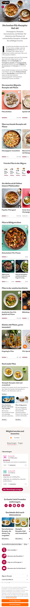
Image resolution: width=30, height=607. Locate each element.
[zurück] (3, 7)
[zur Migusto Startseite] (6, 1)
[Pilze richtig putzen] (21, 408)
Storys (25, 543)
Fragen (20, 443)
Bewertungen (11, 443)
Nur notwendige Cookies (15, 600)
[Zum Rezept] (11, 104)
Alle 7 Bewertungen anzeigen (12, 489)
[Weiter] (28, 172)
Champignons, (6, 62)
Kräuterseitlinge (21, 62)
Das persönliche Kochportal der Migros (12, 543)
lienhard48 (11, 471)
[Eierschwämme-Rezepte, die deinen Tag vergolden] (8, 408)
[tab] (15, 576)
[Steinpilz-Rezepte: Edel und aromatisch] (15, 380)
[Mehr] (25, 465)
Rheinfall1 (11, 456)
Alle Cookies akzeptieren (15, 604)
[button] (5, 457)
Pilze (12, 59)
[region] (15, 595)
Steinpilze (16, 66)
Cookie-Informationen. (11, 597)
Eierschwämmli (6, 66)
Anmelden (17, 437)
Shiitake (12, 62)
